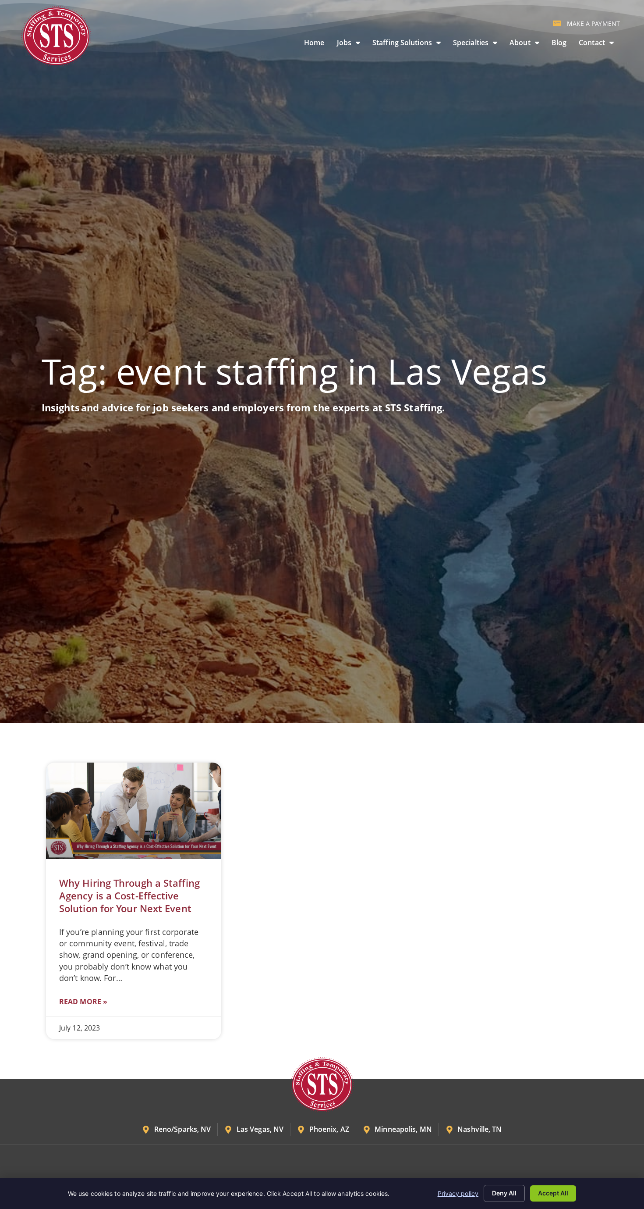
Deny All (504, 1193)
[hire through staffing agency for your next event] (133, 811)
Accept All (553, 1193)
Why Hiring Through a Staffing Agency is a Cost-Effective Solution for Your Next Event (129, 895)
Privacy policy (458, 1193)
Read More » (83, 1001)
